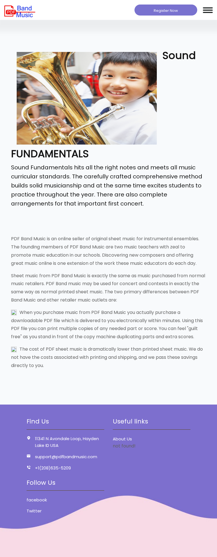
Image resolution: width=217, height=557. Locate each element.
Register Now (166, 10)
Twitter (34, 511)
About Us (122, 439)
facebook (37, 500)
